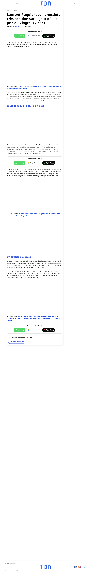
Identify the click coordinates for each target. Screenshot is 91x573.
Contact (7, 565)
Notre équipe (8, 567)
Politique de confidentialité (11, 570)
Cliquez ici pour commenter (17, 341)
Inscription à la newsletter (11, 563)
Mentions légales (9, 569)
